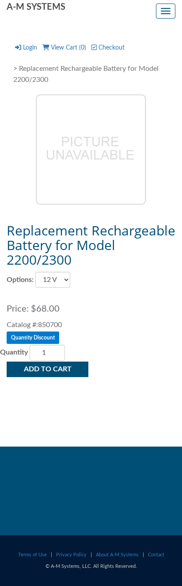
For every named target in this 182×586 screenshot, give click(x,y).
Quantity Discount (33, 337)
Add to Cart (48, 369)
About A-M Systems (117, 554)
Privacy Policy (71, 554)
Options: (20, 279)
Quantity (14, 352)
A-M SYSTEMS (36, 7)
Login (30, 48)
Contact (156, 554)
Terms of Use (32, 554)
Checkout (112, 48)
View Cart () (68, 48)
